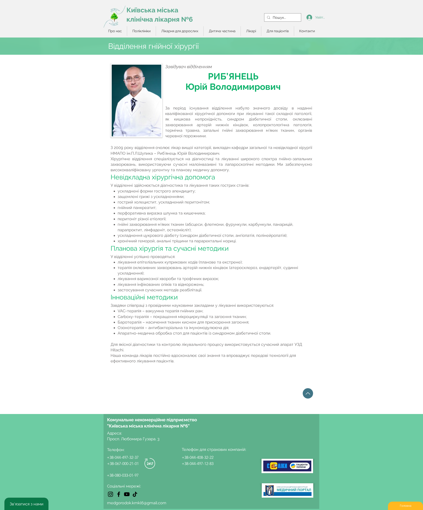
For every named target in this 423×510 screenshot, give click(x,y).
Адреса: (115, 433)
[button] (141, 31)
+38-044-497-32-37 (123, 457)
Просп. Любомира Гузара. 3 (133, 439)
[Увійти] (309, 17)
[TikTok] (135, 494)
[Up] (308, 393)
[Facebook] (118, 494)
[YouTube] (126, 494)
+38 (110, 475)
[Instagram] (110, 494)
